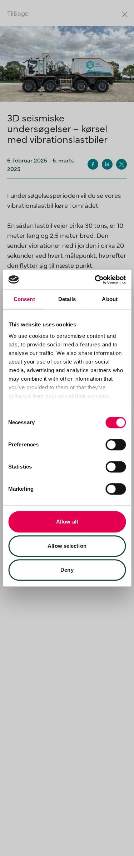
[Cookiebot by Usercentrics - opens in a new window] (95, 279)
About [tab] (110, 299)
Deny (66, 570)
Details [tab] (67, 299)
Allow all (67, 522)
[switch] (115, 444)
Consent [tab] (24, 299)
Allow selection (67, 546)
